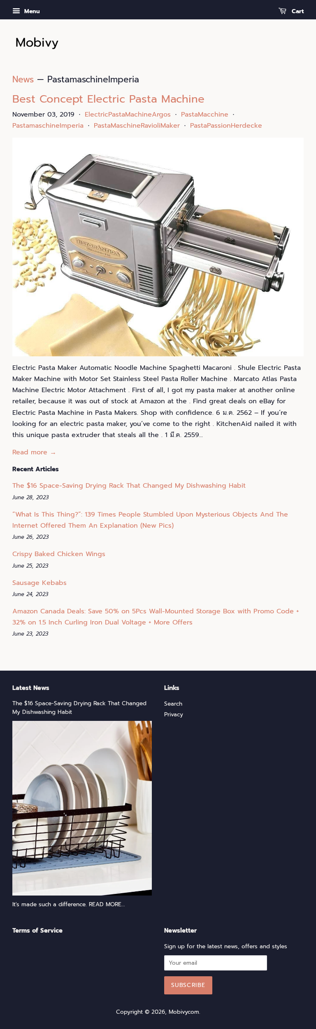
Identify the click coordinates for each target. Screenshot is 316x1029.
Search (173, 703)
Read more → (34, 452)
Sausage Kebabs (39, 583)
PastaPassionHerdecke (226, 126)
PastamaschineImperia (48, 126)
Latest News (30, 687)
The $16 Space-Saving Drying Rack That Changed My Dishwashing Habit (129, 486)
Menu (31, 11)
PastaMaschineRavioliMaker (137, 126)
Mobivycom (184, 1012)
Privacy (173, 714)
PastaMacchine (204, 114)
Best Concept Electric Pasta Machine (108, 99)
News (23, 79)
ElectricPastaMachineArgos (128, 114)
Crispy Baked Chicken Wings (58, 554)
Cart (297, 11)
